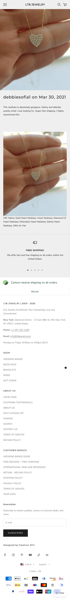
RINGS (6, 375)
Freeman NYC (27, 545)
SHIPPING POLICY (13, 477)
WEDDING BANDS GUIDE (16, 456)
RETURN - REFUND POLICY (17, 472)
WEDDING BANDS (13, 359)
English (42, 564)
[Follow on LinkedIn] (47, 555)
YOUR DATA (9, 494)
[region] (35, 253)
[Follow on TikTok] (38, 555)
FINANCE (8, 418)
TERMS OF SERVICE (13, 434)
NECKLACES (9, 364)
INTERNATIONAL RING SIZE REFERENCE (24, 467)
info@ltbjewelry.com (20, 336)
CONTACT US (10, 429)
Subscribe (15, 533)
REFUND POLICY (12, 440)
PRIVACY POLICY (12, 483)
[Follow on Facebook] (5, 555)
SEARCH (7, 423)
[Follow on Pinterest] (21, 555)
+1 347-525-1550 (20, 329)
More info (35, 291)
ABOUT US (9, 407)
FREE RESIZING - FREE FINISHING (21, 461)
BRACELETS (9, 369)
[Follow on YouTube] (30, 555)
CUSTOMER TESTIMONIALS (18, 402)
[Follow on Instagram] (13, 555)
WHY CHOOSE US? (13, 413)
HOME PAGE (10, 397)
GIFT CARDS (9, 380)
